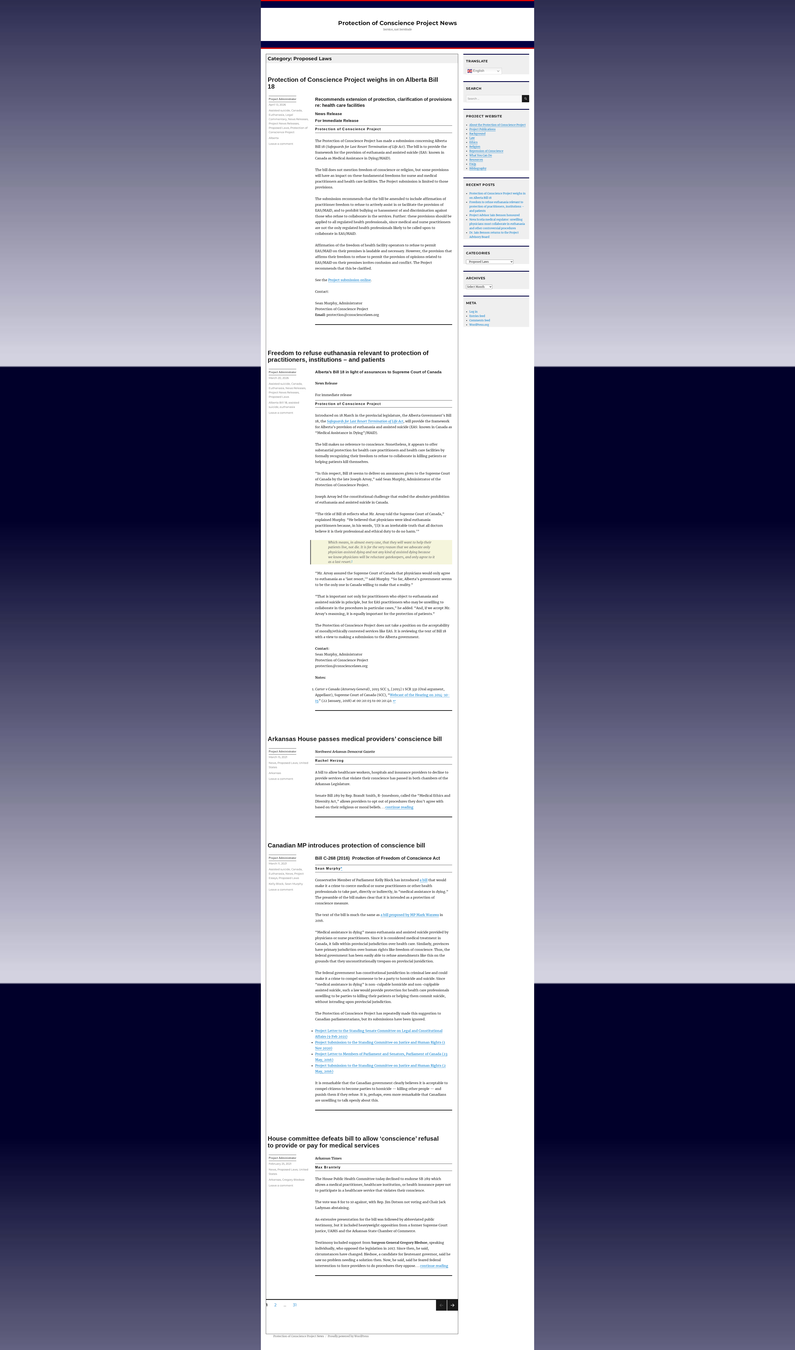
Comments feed (479, 320)
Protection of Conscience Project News (397, 23)
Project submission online (349, 280)
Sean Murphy (294, 883)
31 (296, 1304)
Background (477, 133)
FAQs (472, 164)
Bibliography (477, 168)
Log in (473, 311)
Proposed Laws (279, 127)
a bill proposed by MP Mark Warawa (410, 915)
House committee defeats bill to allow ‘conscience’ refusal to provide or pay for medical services (353, 1142)
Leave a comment (281, 143)
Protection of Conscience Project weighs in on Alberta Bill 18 (353, 83)
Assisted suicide (279, 110)
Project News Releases (284, 123)
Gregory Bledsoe (293, 1179)
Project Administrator (282, 98)
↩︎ (394, 701)
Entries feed (477, 316)
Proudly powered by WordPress (348, 1336)
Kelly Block (276, 883)
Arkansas (275, 773)
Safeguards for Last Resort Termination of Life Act (365, 421)
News (272, 762)
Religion (474, 146)
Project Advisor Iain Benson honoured (494, 215)
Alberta (274, 138)
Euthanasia (276, 114)
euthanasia (287, 407)
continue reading (399, 807)
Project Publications (482, 129)
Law (472, 138)
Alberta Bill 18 (278, 402)
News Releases (298, 119)
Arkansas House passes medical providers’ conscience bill (355, 738)
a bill (424, 880)
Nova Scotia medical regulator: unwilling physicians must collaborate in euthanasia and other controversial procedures (497, 224)
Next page (452, 1310)
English (478, 70)
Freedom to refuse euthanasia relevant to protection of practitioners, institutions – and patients (348, 356)
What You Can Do (480, 155)
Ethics (473, 142)
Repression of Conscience (486, 151)
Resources (476, 160)
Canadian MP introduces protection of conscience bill (346, 845)
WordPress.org (479, 325)
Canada (296, 110)
